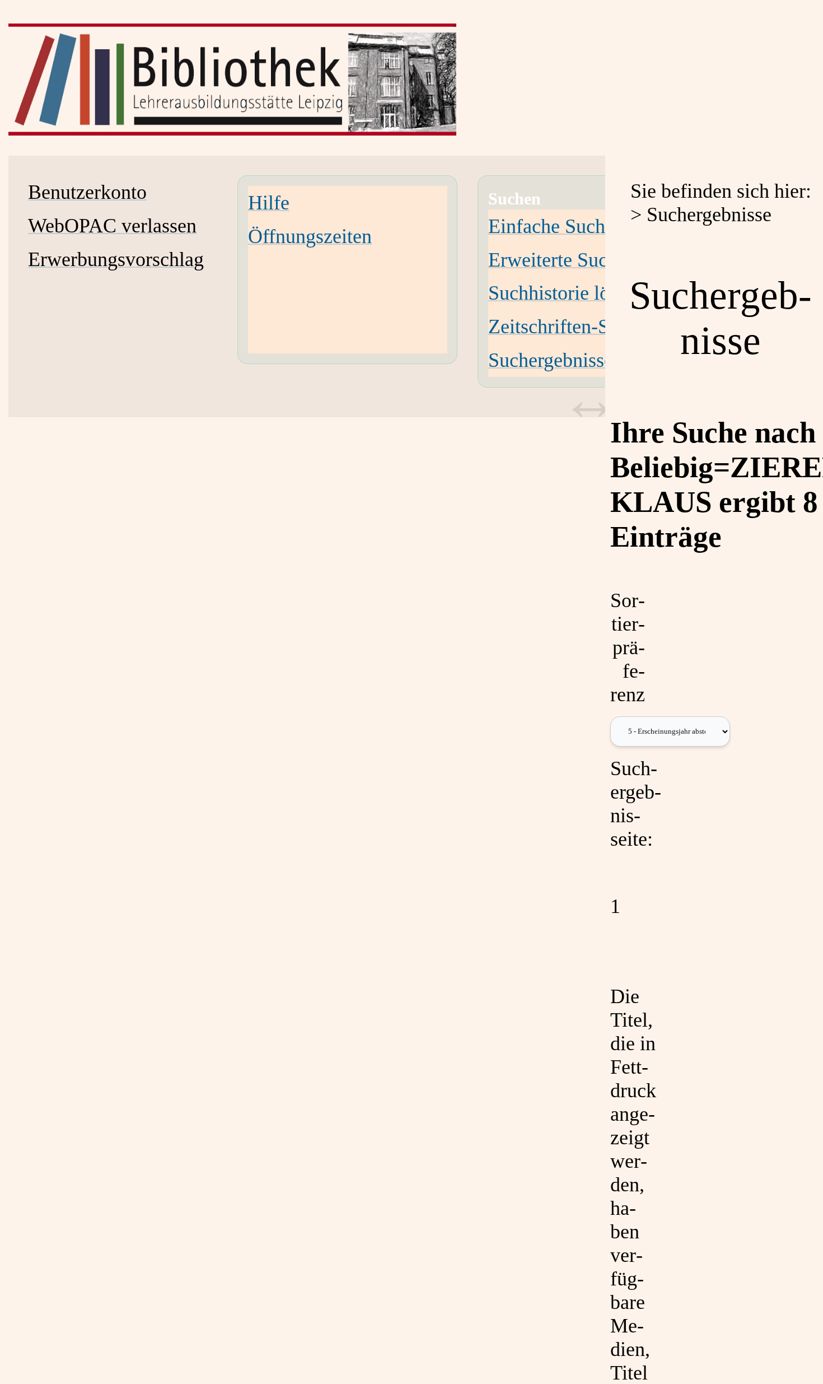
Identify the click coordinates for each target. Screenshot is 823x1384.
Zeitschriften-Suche (567, 326)
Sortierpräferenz (627, 647)
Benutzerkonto (87, 192)
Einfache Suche (551, 226)
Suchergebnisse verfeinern (594, 360)
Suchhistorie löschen (572, 293)
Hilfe (268, 203)
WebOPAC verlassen (112, 226)
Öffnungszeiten (310, 236)
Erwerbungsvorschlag (116, 259)
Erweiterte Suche (557, 260)
